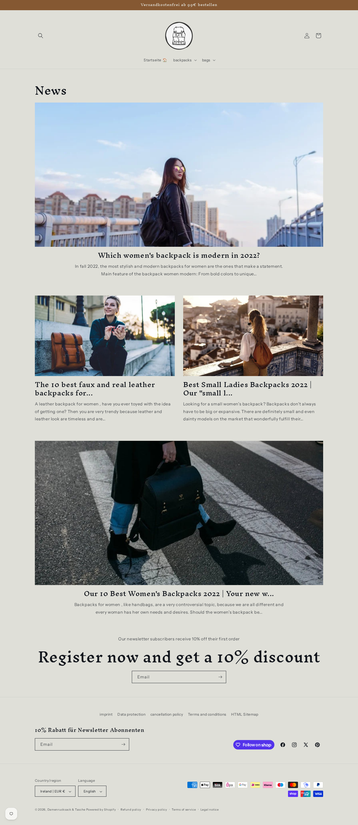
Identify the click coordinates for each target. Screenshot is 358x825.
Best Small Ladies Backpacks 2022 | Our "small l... (247, 389)
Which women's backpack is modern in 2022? (179, 255)
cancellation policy (166, 714)
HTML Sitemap (244, 714)
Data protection (131, 714)
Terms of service (184, 809)
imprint (106, 714)
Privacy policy (156, 809)
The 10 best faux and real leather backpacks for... (95, 389)
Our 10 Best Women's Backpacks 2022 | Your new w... (179, 594)
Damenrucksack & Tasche (66, 810)
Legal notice (209, 809)
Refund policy (131, 809)
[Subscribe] (220, 677)
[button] (40, 35)
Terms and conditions (207, 714)
